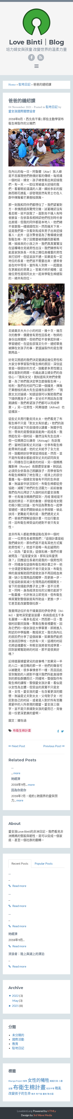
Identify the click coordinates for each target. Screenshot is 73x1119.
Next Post (18, 746)
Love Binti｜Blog (36, 42)
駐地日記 (52, 107)
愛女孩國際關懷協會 (21, 111)
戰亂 (58, 1088)
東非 (33, 1094)
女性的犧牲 (38, 1080)
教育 (15, 1043)
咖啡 (25, 1081)
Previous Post (52, 746)
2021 (15, 1005)
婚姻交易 (54, 1081)
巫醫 (10, 1088)
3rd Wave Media (42, 1115)
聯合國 (50, 1094)
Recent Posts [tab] (19, 863)
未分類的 (18, 1035)
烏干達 (39, 1094)
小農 (61, 1081)
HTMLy (52, 1111)
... (12, 767)
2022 (15, 995)
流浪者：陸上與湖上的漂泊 (26, 954)
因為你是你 (18, 790)
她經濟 (15, 779)
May (15, 1000)
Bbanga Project (15, 1081)
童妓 (45, 1094)
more (16, 773)
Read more (19, 885)
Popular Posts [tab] (44, 863)
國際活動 (18, 1039)
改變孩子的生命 (19, 1093)
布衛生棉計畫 (22, 730)
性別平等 (50, 1088)
